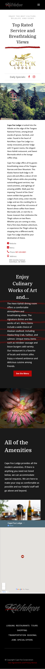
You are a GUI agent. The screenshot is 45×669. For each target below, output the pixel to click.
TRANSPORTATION (17, 635)
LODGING (10, 625)
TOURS (34, 625)
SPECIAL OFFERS (25, 639)
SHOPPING (22, 630)
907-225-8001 (20, 252)
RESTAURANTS (23, 625)
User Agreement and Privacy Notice (22, 662)
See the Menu (22, 373)
